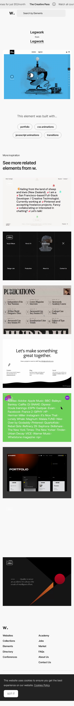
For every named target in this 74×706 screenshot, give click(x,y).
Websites (8, 635)
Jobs (41, 640)
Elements (8, 646)
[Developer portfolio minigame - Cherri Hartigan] (37, 202)
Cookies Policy (42, 685)
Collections (9, 640)
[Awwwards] (11, 13)
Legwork (37, 41)
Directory (8, 651)
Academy (44, 635)
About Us (44, 656)
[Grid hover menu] (37, 256)
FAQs (41, 651)
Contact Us (45, 662)
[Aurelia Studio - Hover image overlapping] (37, 417)
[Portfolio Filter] (37, 472)
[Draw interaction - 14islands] (37, 363)
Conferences (10, 656)
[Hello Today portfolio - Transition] (37, 581)
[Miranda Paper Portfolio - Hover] (37, 309)
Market (42, 646)
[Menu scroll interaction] (37, 527)
